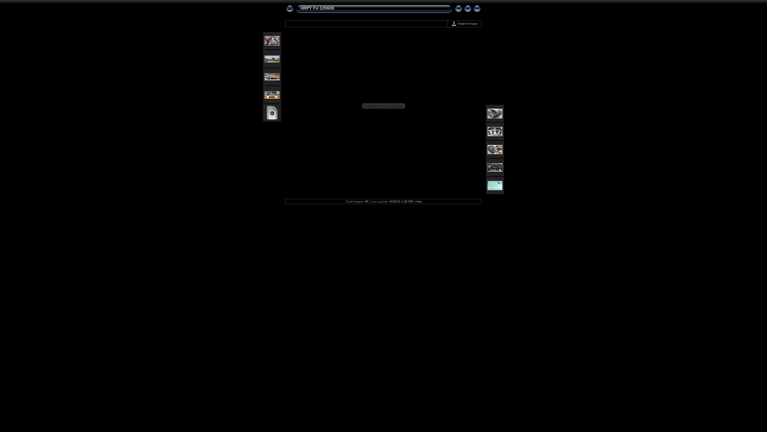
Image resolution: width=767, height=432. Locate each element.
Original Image (467, 23)
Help (419, 201)
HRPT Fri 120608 (317, 8)
